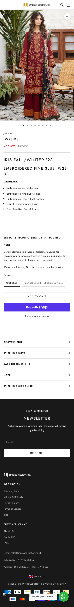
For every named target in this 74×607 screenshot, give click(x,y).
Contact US (9, 537)
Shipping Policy (12, 491)
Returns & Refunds (13, 497)
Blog (6, 514)
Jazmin (8, 133)
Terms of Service (12, 509)
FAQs (6, 543)
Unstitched (11, 283)
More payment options (37, 316)
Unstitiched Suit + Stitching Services (43, 283)
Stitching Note (23, 267)
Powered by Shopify (53, 583)
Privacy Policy (11, 503)
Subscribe (36, 453)
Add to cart (37, 296)
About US (9, 531)
